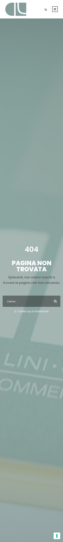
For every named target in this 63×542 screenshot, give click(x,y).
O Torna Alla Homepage (31, 311)
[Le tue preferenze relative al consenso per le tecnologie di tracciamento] (57, 536)
